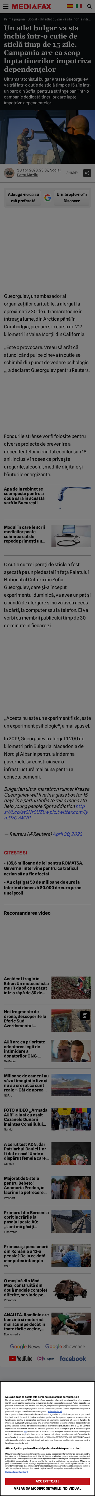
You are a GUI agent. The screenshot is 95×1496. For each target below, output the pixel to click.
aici (25, 1431)
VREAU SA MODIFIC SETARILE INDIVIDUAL (47, 1488)
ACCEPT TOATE (47, 1481)
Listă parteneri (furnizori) (16, 1472)
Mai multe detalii (55, 1411)
